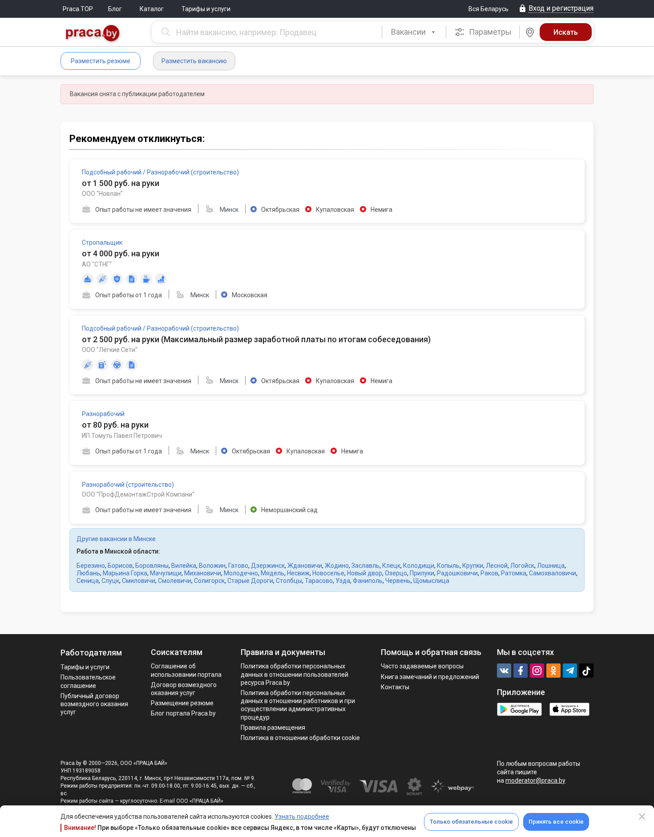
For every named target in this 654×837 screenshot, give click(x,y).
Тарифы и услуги (206, 8)
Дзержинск (268, 565)
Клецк (391, 565)
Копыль (448, 565)
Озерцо (396, 573)
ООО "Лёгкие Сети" (109, 349)
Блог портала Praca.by (183, 713)
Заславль (365, 565)
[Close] (642, 816)
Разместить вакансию (194, 61)
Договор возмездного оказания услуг (184, 688)
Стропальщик (102, 242)
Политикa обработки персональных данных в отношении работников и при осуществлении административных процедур (298, 705)
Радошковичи (457, 573)
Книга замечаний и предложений (430, 676)
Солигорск (209, 580)
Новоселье (328, 573)
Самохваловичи (552, 573)
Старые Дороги (250, 580)
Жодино (337, 565)
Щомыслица (431, 580)
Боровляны (152, 565)
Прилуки (422, 573)
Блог (115, 8)
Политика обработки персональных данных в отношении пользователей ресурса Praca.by (294, 674)
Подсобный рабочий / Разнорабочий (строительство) (160, 172)
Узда (342, 580)
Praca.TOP (78, 8)
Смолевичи (174, 580)
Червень (398, 580)
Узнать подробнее (302, 816)
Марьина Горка (125, 573)
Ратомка (513, 573)
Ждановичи (304, 565)
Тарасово (319, 580)
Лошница (551, 565)
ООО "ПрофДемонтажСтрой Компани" (138, 494)
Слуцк (110, 580)
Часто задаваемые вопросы (422, 666)
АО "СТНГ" (97, 264)
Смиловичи (138, 580)
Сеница (88, 580)
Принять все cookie (556, 821)
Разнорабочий (103, 413)
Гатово (238, 565)
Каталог (152, 8)
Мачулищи (166, 573)
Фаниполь (368, 580)
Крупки (472, 565)
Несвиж (298, 573)
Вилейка (183, 565)
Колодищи (418, 565)
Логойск (522, 565)
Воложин (212, 565)
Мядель (272, 573)
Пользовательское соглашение (88, 681)
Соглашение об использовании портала (186, 670)
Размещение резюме (182, 703)
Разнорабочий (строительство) (128, 484)
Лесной (497, 565)
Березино (91, 565)
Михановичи (202, 573)
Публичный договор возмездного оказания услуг (94, 704)
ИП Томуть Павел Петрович (122, 435)
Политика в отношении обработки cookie (300, 737)
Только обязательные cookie (471, 821)
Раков (489, 573)
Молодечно (241, 573)
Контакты (395, 687)
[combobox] (414, 32)
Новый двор (364, 573)
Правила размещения (273, 727)
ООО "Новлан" (102, 193)
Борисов (120, 565)
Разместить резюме (100, 61)
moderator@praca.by (535, 780)
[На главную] (93, 34)
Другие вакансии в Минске (116, 538)
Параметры (489, 31)
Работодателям (91, 652)
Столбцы (289, 580)
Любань (88, 573)
